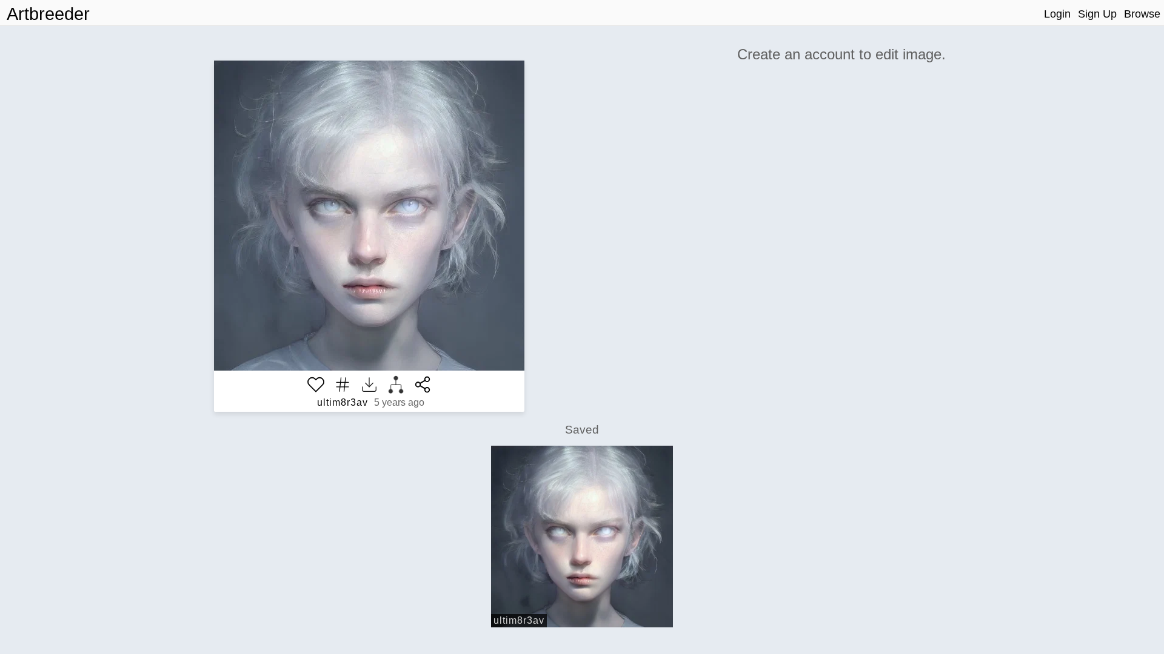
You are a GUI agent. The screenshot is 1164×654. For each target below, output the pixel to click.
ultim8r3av (342, 402)
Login (1057, 14)
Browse (1142, 14)
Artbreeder (48, 14)
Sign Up (1097, 14)
